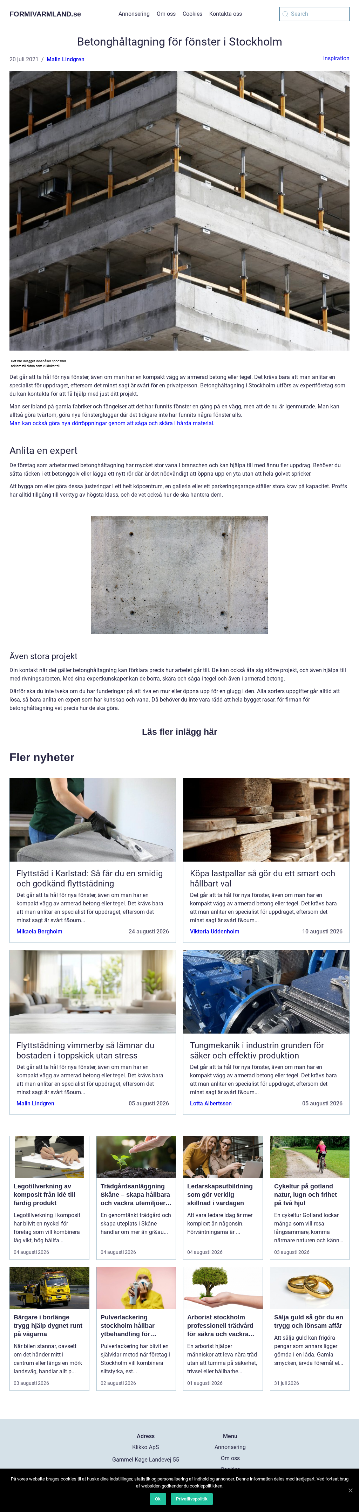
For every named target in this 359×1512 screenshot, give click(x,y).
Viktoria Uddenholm (214, 931)
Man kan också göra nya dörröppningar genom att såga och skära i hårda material (111, 423)
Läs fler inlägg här (179, 732)
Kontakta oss (225, 14)
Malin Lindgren (65, 59)
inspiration (336, 58)
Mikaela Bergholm (39, 931)
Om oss (166, 14)
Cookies (192, 14)
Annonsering (134, 14)
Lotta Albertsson (211, 1103)
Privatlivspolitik (192, 1498)
